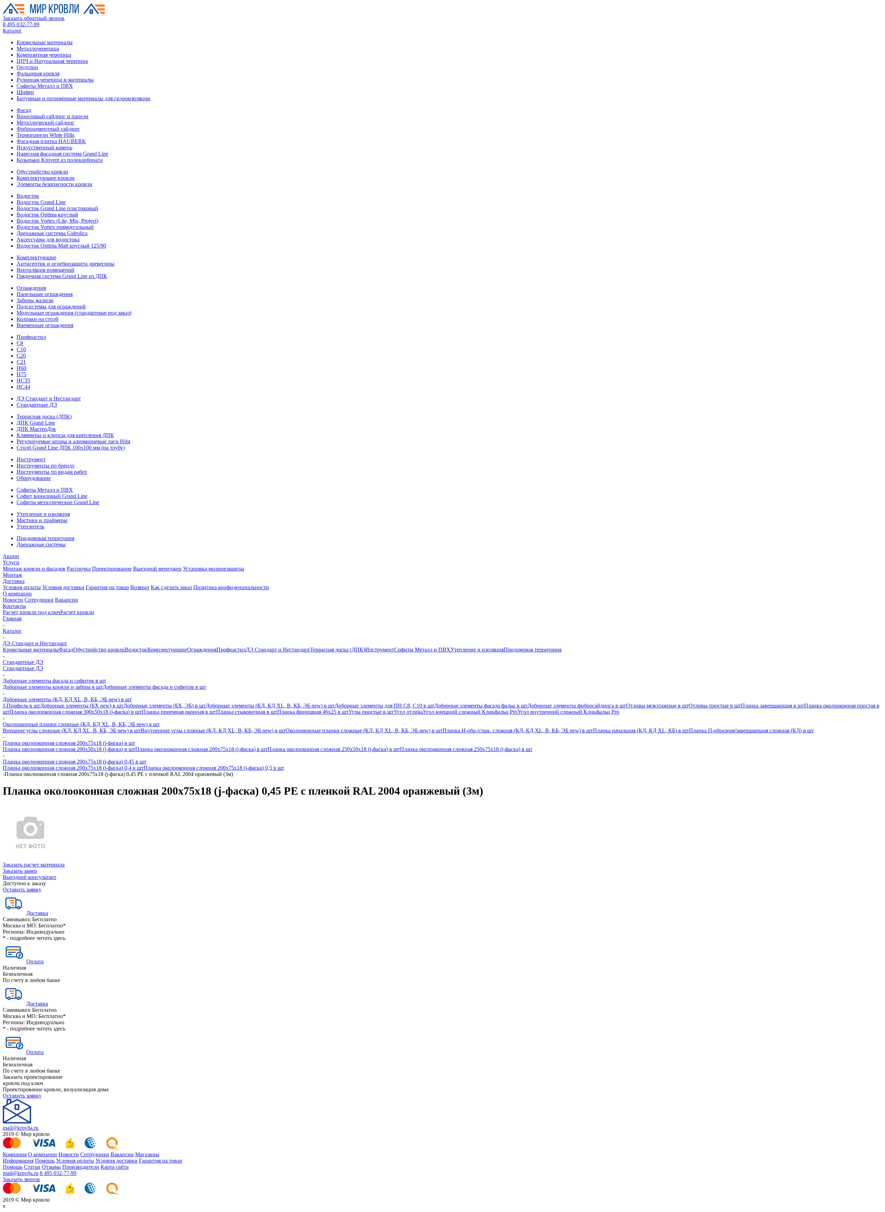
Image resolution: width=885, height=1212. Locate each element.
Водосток (28, 196)
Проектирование (112, 569)
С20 (21, 356)
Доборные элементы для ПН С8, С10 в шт (384, 706)
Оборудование (34, 478)
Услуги (11, 562)
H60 (21, 368)
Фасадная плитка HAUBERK (51, 141)
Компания (15, 1154)
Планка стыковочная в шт (246, 712)
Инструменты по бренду (46, 466)
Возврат (139, 587)
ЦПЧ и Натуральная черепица (52, 61)
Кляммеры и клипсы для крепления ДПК (65, 435)
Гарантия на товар (107, 587)
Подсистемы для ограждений (51, 306)
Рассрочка (79, 569)
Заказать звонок (21, 1179)
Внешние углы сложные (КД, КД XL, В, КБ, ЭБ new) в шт (72, 730)
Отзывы (51, 1167)
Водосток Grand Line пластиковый (57, 208)
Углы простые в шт (371, 712)
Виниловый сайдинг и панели (52, 116)
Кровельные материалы (45, 42)
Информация (18, 1161)
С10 (21, 349)
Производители (80, 1167)
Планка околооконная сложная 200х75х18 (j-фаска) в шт (69, 743)
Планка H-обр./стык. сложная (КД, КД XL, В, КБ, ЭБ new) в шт (517, 730)
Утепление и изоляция (43, 514)
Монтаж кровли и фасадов (34, 569)
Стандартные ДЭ (37, 405)
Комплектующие (36, 257)
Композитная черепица (44, 55)
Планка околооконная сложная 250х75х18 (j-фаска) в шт (466, 749)
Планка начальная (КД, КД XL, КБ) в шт (641, 730)
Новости (13, 600)
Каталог (12, 31)
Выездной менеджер (157, 569)
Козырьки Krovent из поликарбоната (60, 160)
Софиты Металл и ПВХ (45, 86)
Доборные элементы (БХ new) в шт (81, 706)
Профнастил (31, 337)
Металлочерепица (38, 49)
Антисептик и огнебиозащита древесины (65, 264)
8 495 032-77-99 (21, 24)
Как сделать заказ (171, 587)
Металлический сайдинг (46, 123)
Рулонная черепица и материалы (55, 80)
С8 (20, 343)
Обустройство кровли (42, 172)
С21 (21, 362)
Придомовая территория (45, 538)
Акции (11, 556)
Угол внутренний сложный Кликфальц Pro (568, 712)
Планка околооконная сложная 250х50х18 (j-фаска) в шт (334, 749)
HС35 (23, 380)
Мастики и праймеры (42, 520)
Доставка (14, 581)
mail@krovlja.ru (20, 1128)
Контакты (14, 606)
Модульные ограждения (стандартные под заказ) (74, 313)
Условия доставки (63, 587)
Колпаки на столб (37, 319)
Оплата (35, 961)
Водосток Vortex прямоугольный (55, 227)
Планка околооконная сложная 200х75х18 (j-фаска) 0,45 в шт (74, 762)
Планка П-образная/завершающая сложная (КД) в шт (751, 730)
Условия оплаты (22, 587)
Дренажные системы (41, 544)
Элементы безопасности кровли (54, 184)
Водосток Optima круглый (47, 215)
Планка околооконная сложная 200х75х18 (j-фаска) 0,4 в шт (73, 768)
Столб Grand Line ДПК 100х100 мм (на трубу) (71, 448)
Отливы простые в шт (715, 706)
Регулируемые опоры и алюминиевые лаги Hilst (73, 441)
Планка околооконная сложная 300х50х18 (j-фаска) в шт (75, 712)
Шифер (25, 92)
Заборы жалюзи (35, 300)
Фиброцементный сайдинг (48, 129)
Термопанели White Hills (45, 135)
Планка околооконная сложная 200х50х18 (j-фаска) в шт (69, 749)
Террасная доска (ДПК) (44, 416)
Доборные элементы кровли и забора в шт (53, 687)
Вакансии (66, 600)
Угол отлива (408, 712)
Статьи (32, 1167)
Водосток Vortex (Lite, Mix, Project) (57, 221)
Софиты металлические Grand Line (58, 502)
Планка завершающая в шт (772, 706)
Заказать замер (20, 871)
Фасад (24, 110)
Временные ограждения (45, 325)
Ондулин (27, 67)
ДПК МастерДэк (36, 429)
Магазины (147, 1154)
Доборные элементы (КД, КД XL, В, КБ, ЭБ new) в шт (67, 699)
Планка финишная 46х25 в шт (312, 712)
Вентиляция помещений (45, 270)
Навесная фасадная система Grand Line (62, 154)
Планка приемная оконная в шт (179, 712)
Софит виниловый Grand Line (52, 496)
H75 (21, 374)
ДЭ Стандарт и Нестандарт (49, 398)
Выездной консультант (29, 877)
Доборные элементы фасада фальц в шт (481, 706)
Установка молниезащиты (213, 569)
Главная (12, 618)
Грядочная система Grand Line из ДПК (62, 276)
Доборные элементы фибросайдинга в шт (577, 706)
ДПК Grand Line (36, 423)
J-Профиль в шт (21, 706)
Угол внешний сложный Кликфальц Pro (470, 712)
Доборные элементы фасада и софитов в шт (54, 681)
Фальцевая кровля (38, 73)
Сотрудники (39, 600)
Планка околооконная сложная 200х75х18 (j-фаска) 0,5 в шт (213, 768)
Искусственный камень (44, 147)
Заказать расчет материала (34, 865)
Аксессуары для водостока (48, 239)
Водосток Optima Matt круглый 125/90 (61, 246)
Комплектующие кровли (46, 178)
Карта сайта (115, 1167)
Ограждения (31, 288)
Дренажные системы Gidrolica (52, 233)
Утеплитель (30, 526)
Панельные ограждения (45, 294)
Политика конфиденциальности (231, 587)
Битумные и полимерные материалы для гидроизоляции (83, 98)
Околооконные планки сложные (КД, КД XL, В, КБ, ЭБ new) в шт (81, 724)
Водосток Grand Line (41, 202)
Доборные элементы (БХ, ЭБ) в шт (164, 706)
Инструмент (31, 459)
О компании (17, 593)
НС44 (23, 387)
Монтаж (12, 575)
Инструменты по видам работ (52, 472)
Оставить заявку (22, 889)
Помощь (45, 1161)
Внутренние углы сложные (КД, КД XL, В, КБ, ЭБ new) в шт (213, 730)
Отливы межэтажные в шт (657, 706)
